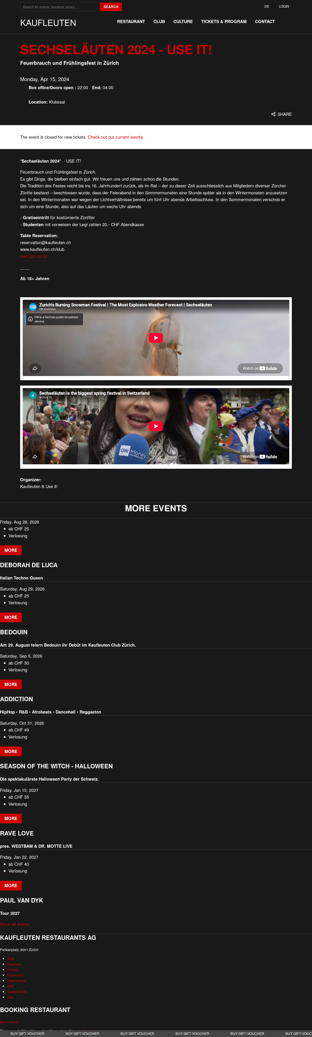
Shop (11, 958)
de (266, 6)
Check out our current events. (116, 137)
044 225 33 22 (33, 256)
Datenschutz (16, 980)
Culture (183, 21)
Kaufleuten (48, 22)
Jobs (10, 997)
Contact (265, 21)
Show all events (15, 924)
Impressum (15, 975)
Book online (9, 1021)
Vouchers (14, 964)
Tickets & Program (224, 21)
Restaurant (131, 21)
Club (159, 21)
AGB (10, 986)
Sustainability (17, 991)
